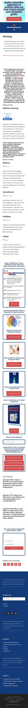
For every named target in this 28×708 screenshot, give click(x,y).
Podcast (6, 649)
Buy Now (14, 431)
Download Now (14, 337)
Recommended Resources (11, 642)
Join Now (14, 304)
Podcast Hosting (18, 55)
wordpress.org (17, 77)
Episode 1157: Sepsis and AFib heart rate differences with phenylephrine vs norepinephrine (13, 498)
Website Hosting (8, 55)
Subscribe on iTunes (14, 457)
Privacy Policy (9, 699)
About (5, 604)
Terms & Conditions (14, 697)
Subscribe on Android (14, 463)
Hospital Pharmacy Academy (12, 679)
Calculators (7, 651)
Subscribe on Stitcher (14, 468)
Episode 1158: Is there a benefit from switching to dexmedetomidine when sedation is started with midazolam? (13, 483)
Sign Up (14, 548)
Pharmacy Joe (14, 25)
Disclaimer (19, 699)
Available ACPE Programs (11, 685)
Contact (6, 606)
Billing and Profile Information (14, 701)
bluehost (12, 99)
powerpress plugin (8, 180)
